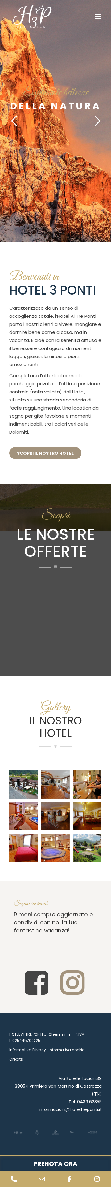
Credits (16, 1059)
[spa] (23, 816)
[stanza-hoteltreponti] (23, 848)
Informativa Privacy (27, 1049)
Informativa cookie (66, 1049)
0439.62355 (89, 1102)
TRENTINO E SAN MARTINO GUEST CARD (53, 622)
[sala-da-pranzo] (87, 816)
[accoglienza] (87, 784)
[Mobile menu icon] (98, 16)
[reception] (55, 816)
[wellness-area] (55, 848)
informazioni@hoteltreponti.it (70, 1109)
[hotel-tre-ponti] (23, 784)
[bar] (55, 784)
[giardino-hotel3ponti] (87, 848)
